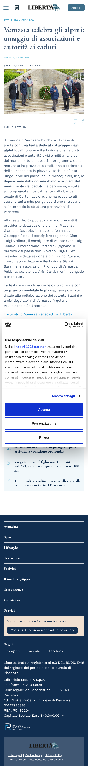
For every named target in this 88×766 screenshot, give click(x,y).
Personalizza (41, 423)
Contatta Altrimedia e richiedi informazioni (42, 630)
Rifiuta (44, 437)
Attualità (11, 20)
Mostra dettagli (63, 396)
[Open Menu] (6, 7)
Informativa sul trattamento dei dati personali (36, 759)
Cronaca (27, 20)
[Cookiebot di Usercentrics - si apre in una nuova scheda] (64, 325)
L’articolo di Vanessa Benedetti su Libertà (38, 314)
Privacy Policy (53, 755)
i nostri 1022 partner (30, 346)
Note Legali (15, 755)
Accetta (44, 409)
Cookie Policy (33, 755)
